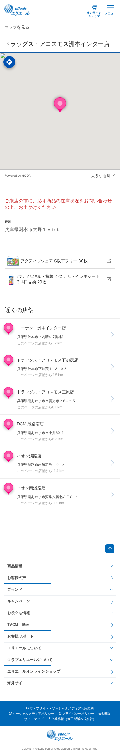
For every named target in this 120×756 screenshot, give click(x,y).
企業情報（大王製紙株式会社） (73, 719)
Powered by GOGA (18, 175)
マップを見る (17, 27)
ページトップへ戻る (109, 548)
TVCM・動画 (18, 624)
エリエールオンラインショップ (33, 671)
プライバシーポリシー (78, 713)
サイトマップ (33, 719)
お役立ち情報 (18, 613)
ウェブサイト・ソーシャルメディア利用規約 (62, 708)
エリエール (17, 10)
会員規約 (104, 713)
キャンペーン (18, 601)
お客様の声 (16, 578)
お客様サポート (20, 636)
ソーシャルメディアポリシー (33, 713)
